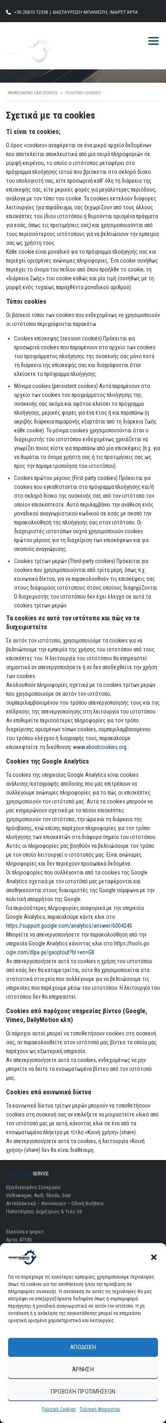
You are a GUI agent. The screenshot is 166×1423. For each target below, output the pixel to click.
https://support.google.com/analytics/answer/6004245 (69, 925)
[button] (154, 1257)
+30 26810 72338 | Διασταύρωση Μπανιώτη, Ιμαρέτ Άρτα (76, 12)
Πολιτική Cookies (59, 1409)
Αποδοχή (83, 1347)
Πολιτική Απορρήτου (100, 1409)
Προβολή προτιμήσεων (83, 1391)
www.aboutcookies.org (100, 747)
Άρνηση (83, 1369)
